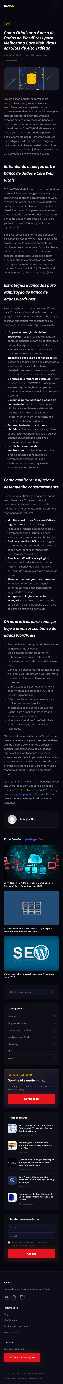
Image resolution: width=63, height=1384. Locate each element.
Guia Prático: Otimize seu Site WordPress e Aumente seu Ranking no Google (36, 1180)
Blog (6, 1314)
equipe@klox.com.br (14, 1348)
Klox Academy (11, 1320)
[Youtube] (7, 1297)
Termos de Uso (11, 1332)
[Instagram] (14, 1297)
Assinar (31, 1253)
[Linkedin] (22, 1297)
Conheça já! (31, 1098)
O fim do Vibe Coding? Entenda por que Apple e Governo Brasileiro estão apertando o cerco (36, 1162)
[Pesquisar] (52, 992)
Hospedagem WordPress (27, 794)
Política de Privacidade (16, 1326)
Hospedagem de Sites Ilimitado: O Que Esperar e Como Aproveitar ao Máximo (36, 1197)
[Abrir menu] (55, 6)
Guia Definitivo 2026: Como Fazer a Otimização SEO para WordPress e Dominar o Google (36, 1128)
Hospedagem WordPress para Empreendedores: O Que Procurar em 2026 (36, 1145)
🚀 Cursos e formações (22, 1357)
